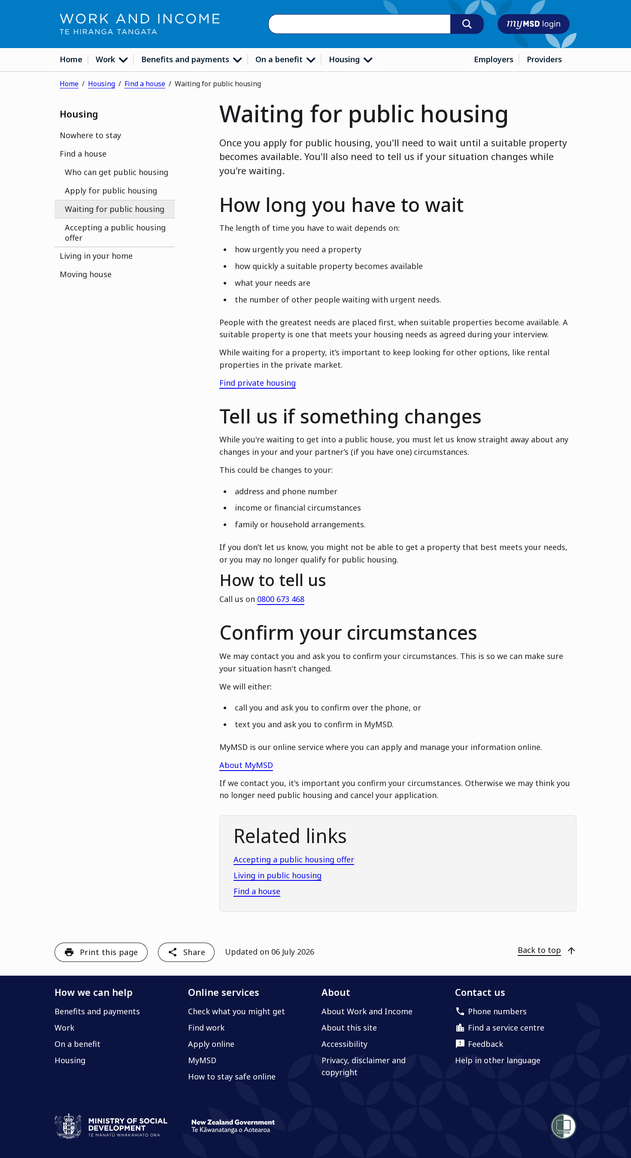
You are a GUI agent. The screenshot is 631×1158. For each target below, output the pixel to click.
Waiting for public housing (114, 209)
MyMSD (202, 1060)
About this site (349, 1027)
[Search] (467, 24)
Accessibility (344, 1044)
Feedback (485, 1044)
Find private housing (257, 383)
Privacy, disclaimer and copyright (364, 1066)
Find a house (144, 83)
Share (194, 952)
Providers (544, 59)
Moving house (86, 274)
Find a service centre (506, 1027)
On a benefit (280, 59)
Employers (493, 59)
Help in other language (497, 1060)
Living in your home (96, 256)
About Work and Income (367, 1011)
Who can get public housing (116, 172)
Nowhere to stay (90, 135)
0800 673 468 (280, 599)
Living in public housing (278, 875)
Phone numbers (497, 1011)
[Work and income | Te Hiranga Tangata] (140, 24)
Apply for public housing (111, 190)
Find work (206, 1027)
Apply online (211, 1044)
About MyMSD (246, 765)
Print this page (109, 952)
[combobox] (359, 24)
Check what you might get (236, 1011)
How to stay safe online (232, 1076)
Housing (345, 59)
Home (71, 59)
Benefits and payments (186, 59)
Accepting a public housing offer (115, 232)
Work (106, 59)
